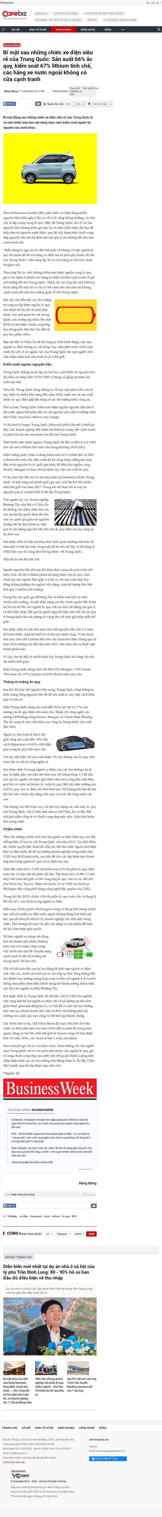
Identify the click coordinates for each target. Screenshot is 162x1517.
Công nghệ (87, 1427)
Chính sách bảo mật (13, 1462)
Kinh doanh (60, 91)
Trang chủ (9, 1427)
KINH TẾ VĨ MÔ (37, 29)
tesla (47, 1216)
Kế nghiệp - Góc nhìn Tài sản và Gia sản (58, 20)
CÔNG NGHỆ (88, 29)
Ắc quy (66, 1216)
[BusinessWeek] (11, 45)
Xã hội (26, 1427)
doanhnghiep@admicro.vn (110, 1451)
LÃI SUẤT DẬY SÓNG (66, 13)
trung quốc (36, 1216)
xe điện (24, 1216)
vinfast (56, 1216)
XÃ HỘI (15, 29)
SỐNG (107, 29)
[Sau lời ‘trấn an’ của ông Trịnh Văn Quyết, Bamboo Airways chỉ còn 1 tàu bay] (82, 1368)
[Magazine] (7, 3)
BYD (74, 1216)
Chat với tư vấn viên (106, 1459)
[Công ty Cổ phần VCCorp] (20, 1474)
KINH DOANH (63, 29)
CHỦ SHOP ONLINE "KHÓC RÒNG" (104, 13)
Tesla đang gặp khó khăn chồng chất (32, 1162)
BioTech (92, 20)
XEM (91, 1234)
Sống (102, 1427)
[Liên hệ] (38, 103)
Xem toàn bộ (85, 1169)
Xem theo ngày (31, 1234)
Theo (49, 1194)
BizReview (41, 13)
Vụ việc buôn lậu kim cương (120, 20)
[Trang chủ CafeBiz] (3, 29)
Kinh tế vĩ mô (44, 1427)
